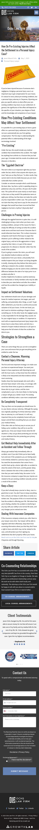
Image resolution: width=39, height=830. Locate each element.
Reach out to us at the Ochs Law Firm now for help (18, 537)
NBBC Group (24, 818)
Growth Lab (26, 821)
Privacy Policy (33, 815)
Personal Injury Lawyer (11, 61)
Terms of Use (8, 818)
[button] (36, 12)
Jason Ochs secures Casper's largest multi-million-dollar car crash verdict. (19, 3)
